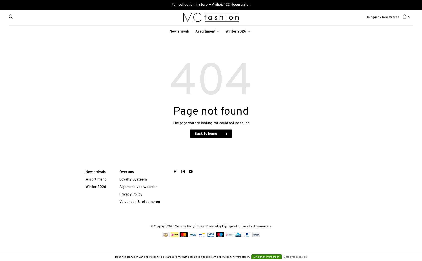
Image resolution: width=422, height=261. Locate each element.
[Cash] (166, 236)
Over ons (126, 172)
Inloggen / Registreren (383, 17)
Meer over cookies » (295, 257)
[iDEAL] (174, 236)
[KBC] (238, 236)
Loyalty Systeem (133, 179)
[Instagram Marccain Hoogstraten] (183, 172)
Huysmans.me (262, 226)
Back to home (206, 134)
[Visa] (193, 236)
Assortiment (205, 31)
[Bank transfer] (256, 236)
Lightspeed (229, 226)
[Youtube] (191, 172)
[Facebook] (175, 172)
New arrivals (180, 31)
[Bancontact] (202, 236)
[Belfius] (229, 236)
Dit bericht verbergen (266, 257)
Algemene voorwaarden (138, 187)
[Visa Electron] (211, 236)
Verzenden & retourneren (139, 202)
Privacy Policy (130, 194)
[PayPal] (247, 236)
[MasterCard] (184, 236)
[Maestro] (220, 236)
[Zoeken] (11, 17)
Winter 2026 (236, 31)
